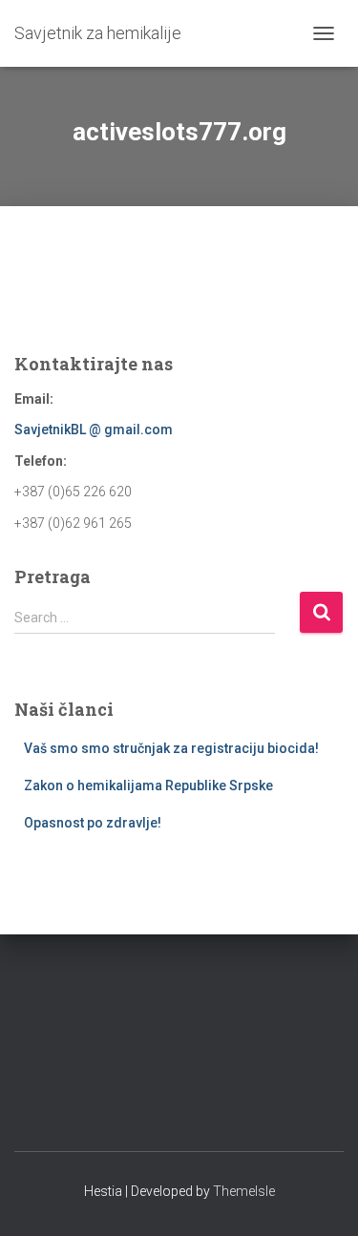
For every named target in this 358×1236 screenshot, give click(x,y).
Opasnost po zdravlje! (92, 822)
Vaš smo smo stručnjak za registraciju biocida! (171, 748)
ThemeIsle (244, 1191)
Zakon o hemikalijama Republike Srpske (148, 785)
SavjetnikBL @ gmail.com (93, 429)
